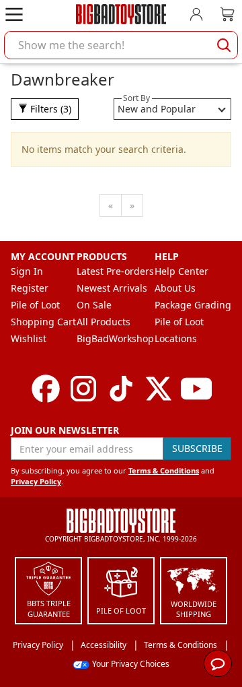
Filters (49, 108)
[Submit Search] (224, 45)
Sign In (27, 271)
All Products (103, 321)
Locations (176, 338)
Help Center (181, 271)
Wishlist (28, 338)
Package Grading (193, 304)
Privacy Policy (36, 481)
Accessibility (103, 645)
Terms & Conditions (163, 470)
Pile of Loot (35, 304)
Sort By (136, 98)
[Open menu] (14, 14)
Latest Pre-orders (115, 271)
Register (29, 288)
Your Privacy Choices (130, 663)
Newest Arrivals (112, 288)
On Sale (94, 304)
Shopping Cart (43, 321)
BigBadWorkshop (115, 338)
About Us (175, 288)
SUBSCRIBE (197, 448)
